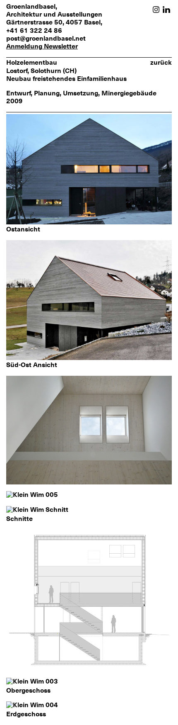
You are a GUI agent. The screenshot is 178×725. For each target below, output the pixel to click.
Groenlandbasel (30, 6)
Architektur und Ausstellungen (54, 14)
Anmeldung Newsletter (42, 47)
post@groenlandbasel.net (46, 38)
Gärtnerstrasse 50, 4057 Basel (53, 22)
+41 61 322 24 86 (34, 31)
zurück (161, 62)
